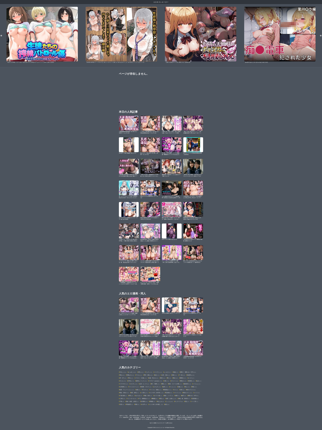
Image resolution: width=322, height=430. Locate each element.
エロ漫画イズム (155, 423)
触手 (184, 395)
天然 (122, 404)
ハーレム (196, 383)
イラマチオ (124, 383)
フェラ (148, 372)
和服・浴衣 (148, 395)
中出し (123, 372)
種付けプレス (191, 389)
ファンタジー (134, 386)
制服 (175, 372)
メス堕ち (144, 392)
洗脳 (180, 386)
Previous (1, 36)
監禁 (165, 386)
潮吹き (183, 381)
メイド (197, 392)
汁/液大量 (123, 395)
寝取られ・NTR (193, 395)
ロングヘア (179, 401)
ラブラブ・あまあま (155, 381)
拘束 (174, 375)
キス (175, 389)
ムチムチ (157, 386)
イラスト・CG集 (141, 378)
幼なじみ (160, 401)
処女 (156, 375)
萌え (187, 386)
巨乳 (141, 372)
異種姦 (152, 401)
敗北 (167, 404)
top (150, 423)
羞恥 (164, 383)
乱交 (198, 381)
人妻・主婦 (165, 375)
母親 (137, 404)
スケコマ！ (162, 423)
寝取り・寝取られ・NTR (188, 372)
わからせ (138, 395)
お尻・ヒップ (144, 383)
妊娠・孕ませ (153, 378)
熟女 (175, 378)
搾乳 (131, 395)
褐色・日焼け (124, 392)
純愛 (177, 395)
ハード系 (194, 401)
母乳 (161, 398)
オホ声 (144, 404)
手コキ (145, 389)
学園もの (130, 375)
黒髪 (194, 386)
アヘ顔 (182, 375)
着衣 (162, 378)
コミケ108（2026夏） (156, 404)
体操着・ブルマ (146, 386)
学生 (130, 378)
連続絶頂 (187, 383)
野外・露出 (148, 375)
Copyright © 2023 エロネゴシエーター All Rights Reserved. (161, 427)
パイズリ (158, 372)
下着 (122, 401)
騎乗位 (183, 378)
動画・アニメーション (127, 389)
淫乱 (187, 401)
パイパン (177, 392)
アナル (139, 375)
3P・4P (123, 378)
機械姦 (155, 398)
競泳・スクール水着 (175, 383)
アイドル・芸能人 (156, 389)
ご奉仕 (122, 398)
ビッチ (191, 378)
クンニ (173, 386)
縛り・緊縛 (155, 383)
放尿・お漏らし (171, 398)
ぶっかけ (167, 372)
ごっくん (169, 401)
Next (321, 36)
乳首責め (168, 392)
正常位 (131, 381)
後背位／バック (141, 381)
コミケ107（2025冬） (156, 392)
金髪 (138, 389)
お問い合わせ (169, 423)
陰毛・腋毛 (135, 392)
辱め (122, 375)
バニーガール (131, 398)
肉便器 (191, 381)
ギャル (123, 381)
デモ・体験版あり (144, 398)
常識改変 (129, 404)
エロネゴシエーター (161, 2)
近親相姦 (195, 398)
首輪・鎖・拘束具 (184, 398)
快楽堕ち (190, 375)
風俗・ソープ (168, 395)
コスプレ (133, 383)
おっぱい (132, 372)
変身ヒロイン (187, 392)
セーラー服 (158, 395)
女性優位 (144, 401)
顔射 (182, 389)
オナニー (174, 381)
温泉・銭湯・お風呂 (132, 401)
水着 (166, 381)
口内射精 (123, 386)
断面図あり (168, 389)
